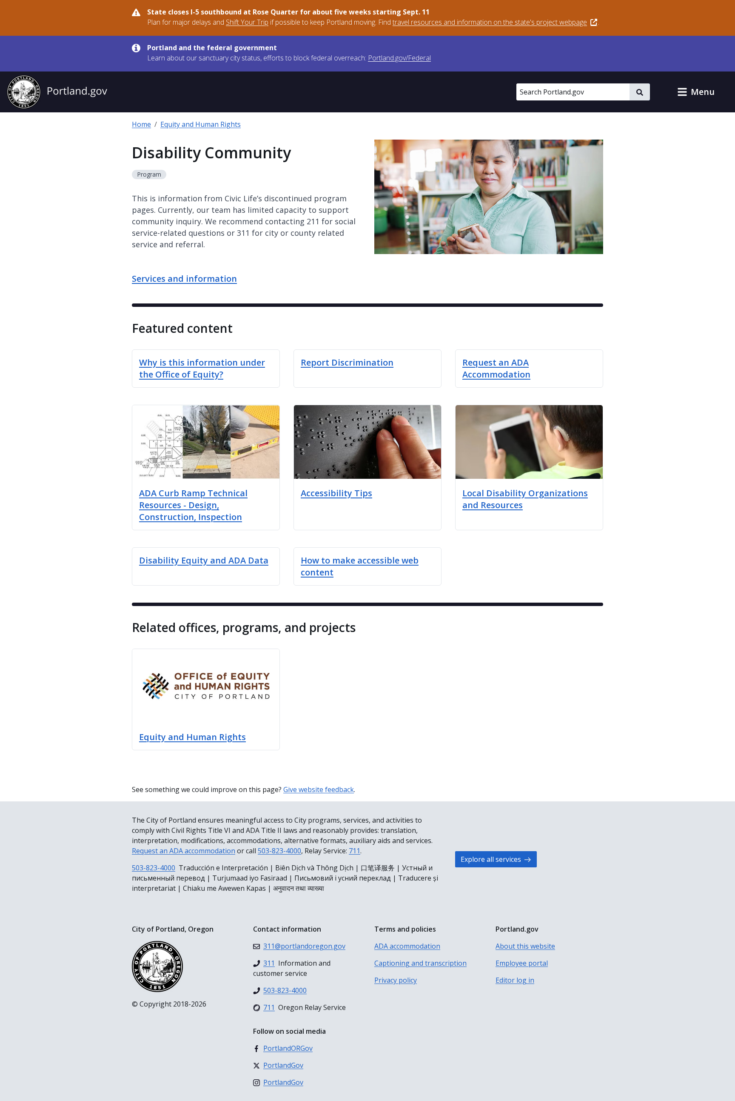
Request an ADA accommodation (183, 850)
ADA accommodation (407, 946)
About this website (525, 946)
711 (354, 850)
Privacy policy (395, 980)
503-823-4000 (279, 850)
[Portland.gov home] (57, 92)
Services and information (184, 278)
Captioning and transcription (420, 963)
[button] (696, 92)
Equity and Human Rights (200, 124)
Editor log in (515, 980)
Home (141, 124)
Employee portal (522, 963)
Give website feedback (318, 789)
